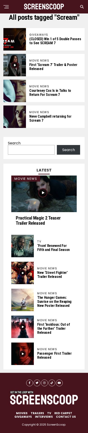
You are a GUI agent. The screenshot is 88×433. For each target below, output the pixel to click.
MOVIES (22, 413)
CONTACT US (66, 417)
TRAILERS (37, 413)
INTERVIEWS (44, 417)
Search (14, 143)
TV (49, 413)
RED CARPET (63, 413)
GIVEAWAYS (23, 417)
